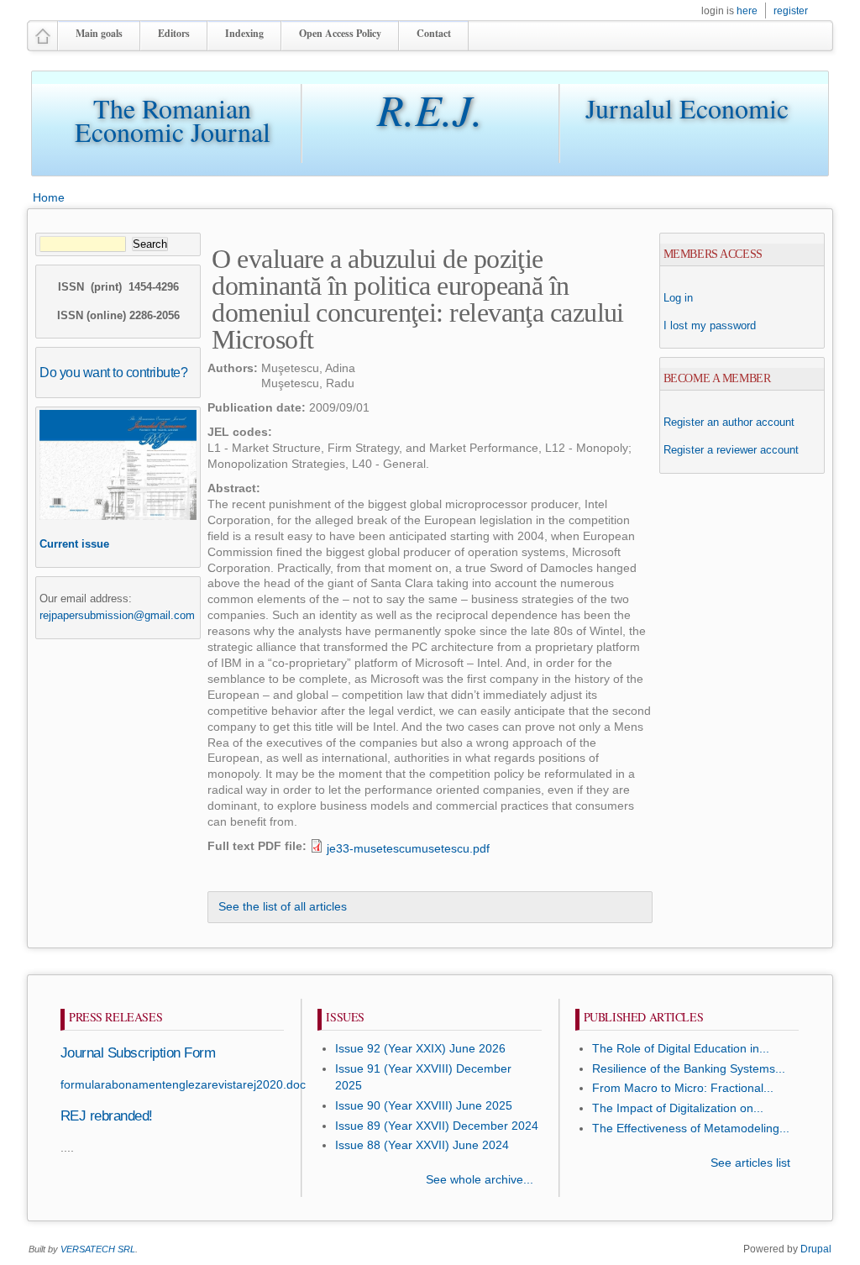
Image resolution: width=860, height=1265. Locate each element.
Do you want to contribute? (113, 372)
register (790, 11)
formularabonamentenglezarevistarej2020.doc (183, 1085)
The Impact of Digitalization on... (677, 1108)
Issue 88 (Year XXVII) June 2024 (422, 1145)
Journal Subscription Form (137, 1053)
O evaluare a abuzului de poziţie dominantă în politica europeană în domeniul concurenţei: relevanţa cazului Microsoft (418, 299)
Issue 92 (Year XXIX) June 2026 (420, 1048)
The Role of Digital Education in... (680, 1048)
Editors (174, 33)
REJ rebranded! (106, 1116)
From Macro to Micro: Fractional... (682, 1088)
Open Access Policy (340, 33)
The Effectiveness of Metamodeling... (690, 1128)
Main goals (99, 33)
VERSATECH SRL (97, 1249)
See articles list (750, 1163)
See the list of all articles (282, 906)
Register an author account (728, 422)
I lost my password (709, 325)
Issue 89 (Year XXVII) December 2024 (436, 1126)
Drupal (815, 1249)
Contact (434, 33)
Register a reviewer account (731, 450)
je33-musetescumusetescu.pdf (408, 848)
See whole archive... (479, 1179)
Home (49, 197)
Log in (678, 297)
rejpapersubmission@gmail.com (117, 615)
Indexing (244, 33)
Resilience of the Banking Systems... (688, 1069)
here (747, 11)
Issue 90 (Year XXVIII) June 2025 (423, 1106)
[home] (43, 43)
